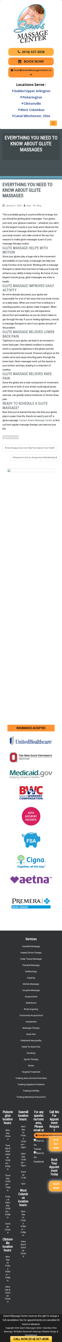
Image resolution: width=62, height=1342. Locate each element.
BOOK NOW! (33, 61)
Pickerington (32, 97)
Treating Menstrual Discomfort (31, 1097)
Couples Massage (31, 990)
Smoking (31, 1053)
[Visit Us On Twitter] (39, 1144)
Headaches (31, 1021)
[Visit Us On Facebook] (39, 1157)
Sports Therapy (31, 1059)
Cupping (31, 977)
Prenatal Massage (31, 965)
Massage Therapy (31, 1028)
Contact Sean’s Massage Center (35, 420)
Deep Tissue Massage (31, 959)
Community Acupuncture (31, 1015)
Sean (28, 205)
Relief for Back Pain (31, 1047)
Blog (39, 205)
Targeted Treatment (31, 1072)
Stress (31, 1065)
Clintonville (32, 103)
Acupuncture (31, 996)
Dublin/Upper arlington (32, 91)
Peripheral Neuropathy (31, 1040)
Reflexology (31, 971)
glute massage (11, 437)
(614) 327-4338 (33, 52)
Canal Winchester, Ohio (32, 116)
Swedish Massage (31, 946)
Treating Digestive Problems (31, 1084)
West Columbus (32, 110)
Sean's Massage (27, 1328)
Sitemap (37, 1331)
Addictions (31, 1003)
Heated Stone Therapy (31, 952)
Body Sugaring (31, 1009)
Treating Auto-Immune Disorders (31, 1078)
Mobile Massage (31, 984)
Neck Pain (31, 1034)
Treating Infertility (31, 1090)
